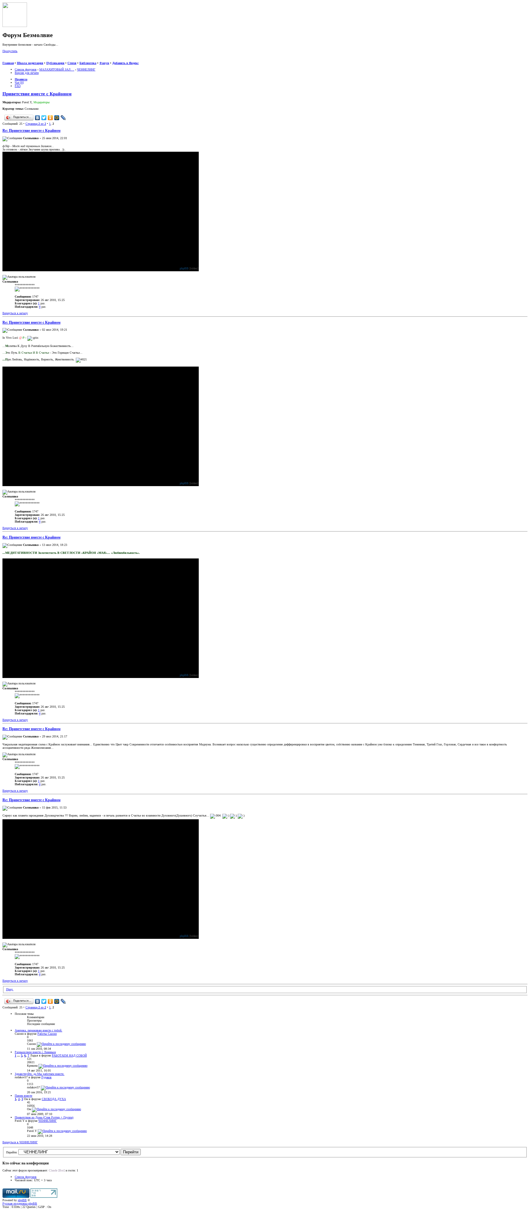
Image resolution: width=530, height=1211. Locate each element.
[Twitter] (44, 118)
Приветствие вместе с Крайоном (36, 93)
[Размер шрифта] (11, 59)
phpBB (184, 268)
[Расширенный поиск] (4, 59)
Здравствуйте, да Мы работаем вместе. (39, 1074)
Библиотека (87, 63)
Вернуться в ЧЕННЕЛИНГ (20, 1142)
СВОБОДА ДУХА (54, 1099)
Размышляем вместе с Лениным (35, 1052)
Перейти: (11, 1152)
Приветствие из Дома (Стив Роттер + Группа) (44, 1117)
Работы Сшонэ (47, 1033)
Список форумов (25, 69)
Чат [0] (19, 82)
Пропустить (9, 51)
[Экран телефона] (23, 59)
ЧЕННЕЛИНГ (86, 69)
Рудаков (46, 1077)
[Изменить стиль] (30, 59)
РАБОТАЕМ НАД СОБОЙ (69, 1055)
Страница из (35, 123)
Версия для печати (27, 72)
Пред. (9, 989)
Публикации (55, 63)
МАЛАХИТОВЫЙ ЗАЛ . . (56, 69)
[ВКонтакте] (37, 118)
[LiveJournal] (63, 118)
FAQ (18, 86)
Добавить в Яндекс (125, 63)
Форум (104, 63)
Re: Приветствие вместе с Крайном (31, 131)
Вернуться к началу (15, 313)
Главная (8, 63)
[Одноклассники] (50, 118)
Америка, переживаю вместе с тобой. (38, 1030)
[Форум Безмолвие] (14, 26)
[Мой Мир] (57, 118)
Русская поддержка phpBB (19, 1203)
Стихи (71, 63)
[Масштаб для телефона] (17, 59)
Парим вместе (23, 1095)
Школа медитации (30, 63)
